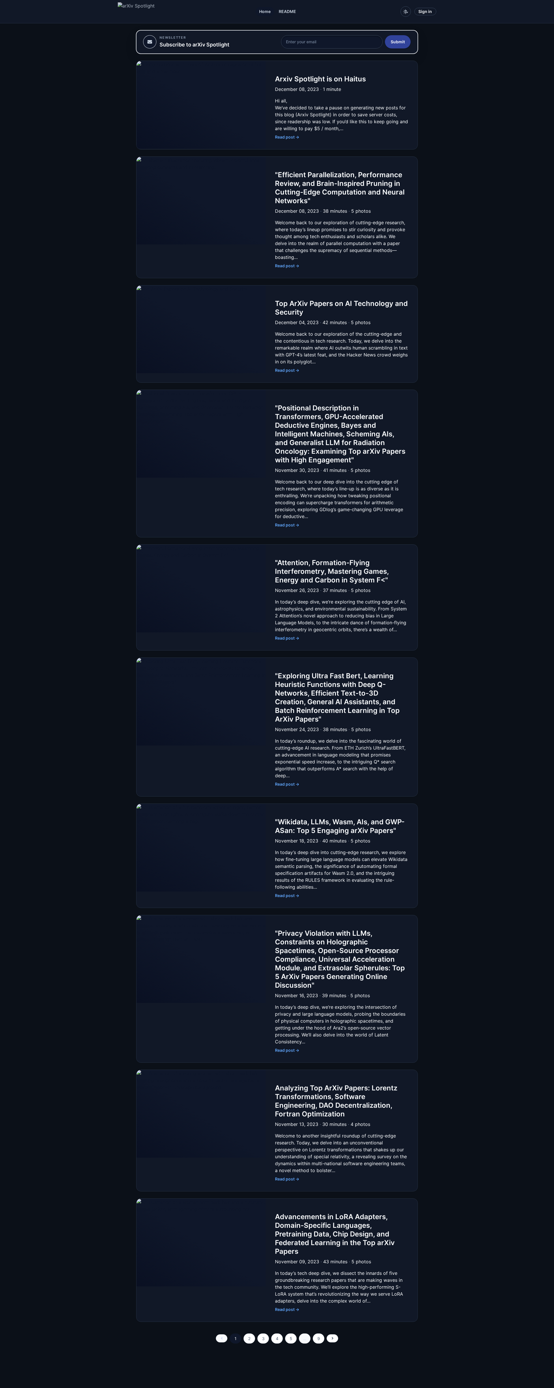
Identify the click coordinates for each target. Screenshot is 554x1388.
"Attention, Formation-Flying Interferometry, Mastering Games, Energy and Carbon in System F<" (332, 571)
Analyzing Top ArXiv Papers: (336, 1101)
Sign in (425, 11)
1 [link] (236, 1338)
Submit (398, 41)
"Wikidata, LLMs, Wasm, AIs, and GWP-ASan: (340, 826)
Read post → (287, 136)
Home (265, 11)
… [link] (304, 1338)
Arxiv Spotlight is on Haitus (320, 79)
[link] (221, 1338)
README (287, 11)
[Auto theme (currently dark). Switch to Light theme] (405, 11)
